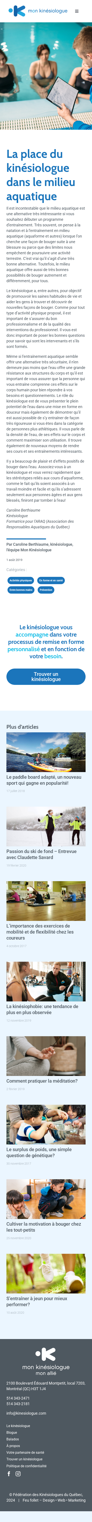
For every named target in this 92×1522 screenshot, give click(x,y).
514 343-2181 (18, 1404)
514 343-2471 (18, 1398)
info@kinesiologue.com (26, 1413)
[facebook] (8, 1473)
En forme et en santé (51, 580)
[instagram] (18, 1473)
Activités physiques (21, 580)
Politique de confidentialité (26, 1466)
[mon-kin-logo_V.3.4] (37, 6)
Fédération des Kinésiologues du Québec (47, 1494)
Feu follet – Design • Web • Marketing (54, 1500)
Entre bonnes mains (21, 589)
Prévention (46, 589)
